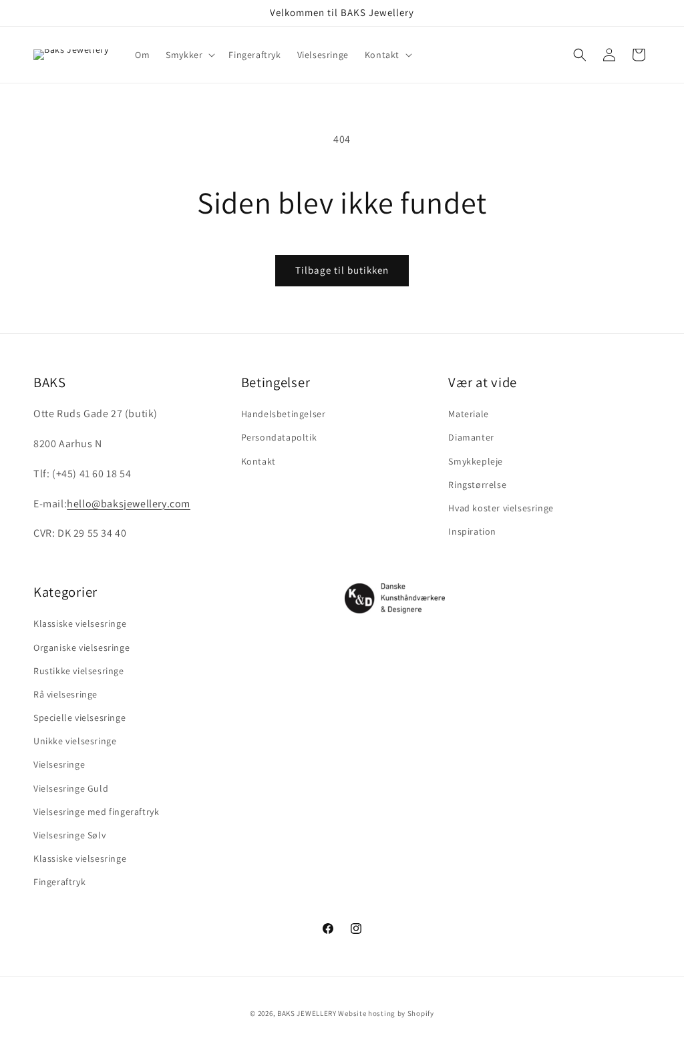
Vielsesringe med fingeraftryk (96, 812)
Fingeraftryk (59, 882)
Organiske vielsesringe (81, 647)
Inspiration (472, 531)
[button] (189, 55)
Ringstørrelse (477, 485)
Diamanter (471, 437)
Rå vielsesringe (65, 694)
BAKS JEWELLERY (307, 1013)
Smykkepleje (475, 461)
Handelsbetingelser (283, 414)
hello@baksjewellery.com (128, 504)
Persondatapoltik (279, 437)
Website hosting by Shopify (386, 1013)
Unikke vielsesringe (74, 741)
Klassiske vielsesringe (79, 623)
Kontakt (258, 461)
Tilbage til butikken (342, 270)
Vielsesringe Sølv (69, 835)
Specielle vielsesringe (79, 718)
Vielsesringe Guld (70, 788)
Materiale (468, 414)
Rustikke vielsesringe (78, 671)
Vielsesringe (59, 764)
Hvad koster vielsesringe (500, 508)
